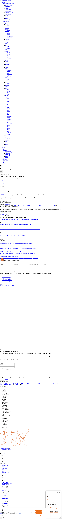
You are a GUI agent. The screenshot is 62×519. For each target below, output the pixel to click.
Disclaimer (6, 379)
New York (6, 29)
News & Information (4, 159)
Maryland (6, 24)
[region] (26, 513)
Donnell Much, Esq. (7, 156)
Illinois (6, 41)
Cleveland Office (4, 493)
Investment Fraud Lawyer (5, 465)
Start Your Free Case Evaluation (4, 214)
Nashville (8, 87)
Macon (8, 79)
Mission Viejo (8, 120)
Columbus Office (7, 483)
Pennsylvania (7, 31)
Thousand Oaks (9, 132)
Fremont (8, 114)
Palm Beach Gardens (9, 74)
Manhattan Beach (9, 119)
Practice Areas (3, 2)
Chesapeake (8, 94)
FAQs (4, 162)
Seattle (8, 145)
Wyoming (6, 143)
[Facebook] (7, 215)
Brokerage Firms (5, 160)
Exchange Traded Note (8, 11)
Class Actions (5, 13)
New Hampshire (7, 28)
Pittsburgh (8, 32)
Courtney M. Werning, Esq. (8, 152)
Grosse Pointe (8, 55)
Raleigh (7, 384)
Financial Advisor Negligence (9, 4)
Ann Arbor (8, 52)
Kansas (6, 49)
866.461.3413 (3, 453)
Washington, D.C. (26, 383)
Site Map (3, 471)
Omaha (8, 62)
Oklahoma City (9, 63)
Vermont (6, 40)
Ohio (5, 45)
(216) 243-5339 (4, 495)
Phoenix (8, 98)
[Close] (48, 510)
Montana (6, 136)
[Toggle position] (57, 492)
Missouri (6, 82)
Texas (6, 88)
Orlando (35, 383)
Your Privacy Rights (39, 515)
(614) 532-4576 (7, 204)
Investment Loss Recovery (8, 5)
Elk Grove (8, 112)
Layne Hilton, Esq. (7, 153)
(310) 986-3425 (4, 500)
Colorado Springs (9, 134)
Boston (8, 26)
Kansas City (8, 83)
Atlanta (30, 383)
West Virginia (7, 95)
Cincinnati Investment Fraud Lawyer (6, 279)
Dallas (6, 383)
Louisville (8, 50)
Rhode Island (7, 39)
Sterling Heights (9, 58)
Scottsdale (8, 104)
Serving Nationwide (4, 20)
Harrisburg (8, 33)
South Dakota (7, 64)
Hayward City (9, 115)
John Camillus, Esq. (7, 155)
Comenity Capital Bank (8, 14)
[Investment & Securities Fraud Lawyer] (5, 0)
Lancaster (8, 35)
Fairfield (8, 113)
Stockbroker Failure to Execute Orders (10, 10)
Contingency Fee (5, 149)
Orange (8, 121)
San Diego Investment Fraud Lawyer (7, 278)
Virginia (6, 93)
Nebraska (6, 61)
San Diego (8, 124)
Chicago (8, 42)
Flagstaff (8, 100)
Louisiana (6, 80)
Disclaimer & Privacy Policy (5, 472)
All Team (6, 157)
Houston (8, 92)
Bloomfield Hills (9, 53)
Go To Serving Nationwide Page (4, 448)
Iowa (5, 44)
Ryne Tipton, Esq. (7, 154)
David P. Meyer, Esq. (8, 151)
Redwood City (9, 76)
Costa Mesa (8, 111)
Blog (4, 161)
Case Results (3, 158)
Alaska (6, 96)
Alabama (6, 66)
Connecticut (6, 22)
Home (2, 180)
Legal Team (5, 150)
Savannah (8, 78)
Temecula (8, 131)
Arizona (6, 97)
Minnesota (6, 60)
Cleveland (54, 383)
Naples (8, 73)
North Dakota (7, 140)
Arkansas (6, 67)
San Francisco (9, 125)
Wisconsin (6, 65)
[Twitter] (5, 215)
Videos (4, 163)
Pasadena (8, 122)
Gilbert (8, 101)
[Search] (1, 166)
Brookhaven (8, 30)
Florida (6, 68)
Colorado (6, 133)
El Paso (8, 90)
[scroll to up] (1, 518)
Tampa (33, 383)
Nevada (6, 137)
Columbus (8, 46)
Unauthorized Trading (8, 9)
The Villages (8, 75)
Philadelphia (21, 383)
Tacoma (8, 146)
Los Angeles (8, 118)
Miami (7, 72)
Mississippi (6, 81)
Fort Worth (8, 91)
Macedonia (8, 48)
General (3, 183)
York (7, 38)
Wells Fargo (6, 18)
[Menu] (1, 171)
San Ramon (8, 127)
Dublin (8, 47)
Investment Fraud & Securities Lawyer (8, 3)
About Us (3, 466)
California (6, 106)
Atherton (8, 107)
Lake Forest (8, 117)
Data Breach (6, 15)
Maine (6, 23)
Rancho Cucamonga (9, 123)
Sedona (8, 105)
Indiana (6, 43)
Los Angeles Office (5, 498)
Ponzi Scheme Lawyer (8, 6)
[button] (3, 513)
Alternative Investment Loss (9, 12)
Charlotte (8, 84)
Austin (8, 89)
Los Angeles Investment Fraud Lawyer (7, 280)
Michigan (6, 51)
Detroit (52, 383)
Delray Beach (8, 69)
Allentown (8, 34)
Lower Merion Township (10, 36)
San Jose (8, 126)
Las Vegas (8, 138)
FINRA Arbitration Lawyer (8, 7)
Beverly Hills (8, 108)
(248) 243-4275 (4, 490)
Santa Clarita (8, 129)
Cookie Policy (19, 513)
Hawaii (6, 135)
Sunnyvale (8, 130)
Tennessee (6, 86)
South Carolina (7, 85)
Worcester (8, 27)
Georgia (6, 77)
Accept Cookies (39, 510)
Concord (8, 109)
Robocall (6, 17)
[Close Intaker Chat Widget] (59, 492)
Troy (7, 57)
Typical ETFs (2, 194)
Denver (40, 383)
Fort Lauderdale (9, 70)
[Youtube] (2, 480)
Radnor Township (9, 37)
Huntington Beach (9, 116)
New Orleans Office (5, 503)
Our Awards (5, 148)
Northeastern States (6, 21)
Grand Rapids (8, 54)
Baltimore (8, 25)
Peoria (7, 103)
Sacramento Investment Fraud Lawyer (7, 281)
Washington (6, 144)
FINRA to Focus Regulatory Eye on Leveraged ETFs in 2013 (10, 189)
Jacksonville (8, 71)
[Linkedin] (8, 215)
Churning (6, 8)
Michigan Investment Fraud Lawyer (6, 277)
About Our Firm (4, 147)
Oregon (6, 141)
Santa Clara (8, 128)
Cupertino (8, 110)
